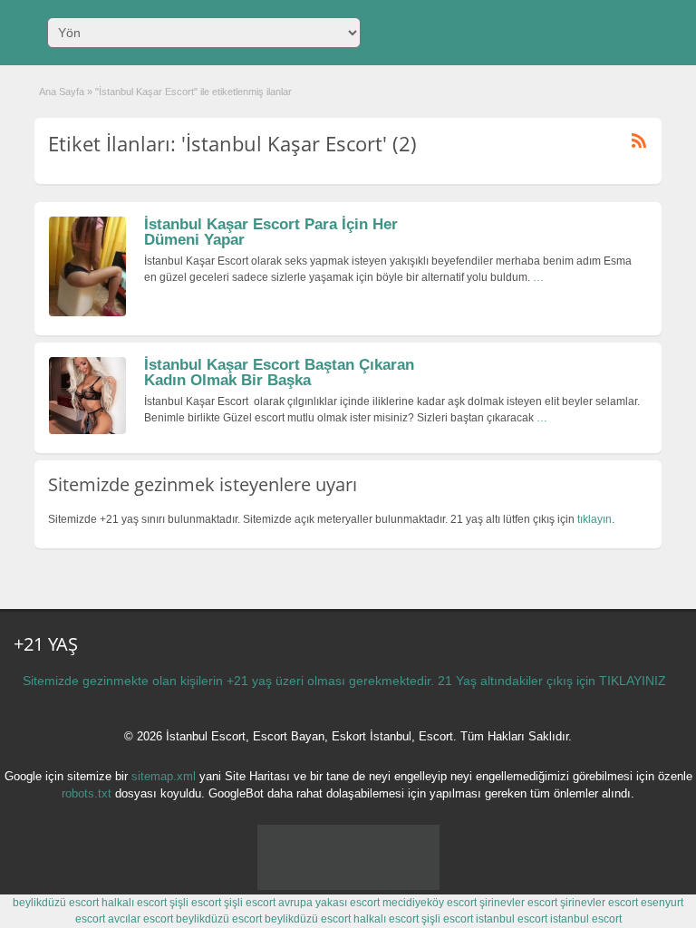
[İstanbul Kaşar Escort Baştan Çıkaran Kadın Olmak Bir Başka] (87, 430)
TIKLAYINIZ (632, 680)
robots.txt (86, 793)
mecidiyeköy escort (429, 902)
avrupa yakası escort (329, 902)
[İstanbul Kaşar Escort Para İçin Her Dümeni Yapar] (87, 312)
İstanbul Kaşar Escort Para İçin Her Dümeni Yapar (271, 232)
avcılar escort (140, 919)
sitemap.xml (163, 776)
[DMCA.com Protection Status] (348, 886)
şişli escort (195, 902)
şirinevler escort (518, 902)
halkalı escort (134, 902)
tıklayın (594, 519)
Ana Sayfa (61, 91)
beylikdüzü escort (56, 902)
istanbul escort (511, 919)
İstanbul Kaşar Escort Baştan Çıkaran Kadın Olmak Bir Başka (279, 372)
